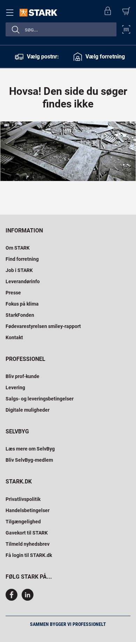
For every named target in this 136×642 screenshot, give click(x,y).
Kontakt (14, 337)
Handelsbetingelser (28, 510)
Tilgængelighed (23, 521)
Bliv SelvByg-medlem (29, 460)
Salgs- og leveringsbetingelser (40, 399)
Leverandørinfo (23, 281)
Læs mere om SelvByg (30, 449)
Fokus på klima (22, 304)
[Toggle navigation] (11, 13)
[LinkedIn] (27, 599)
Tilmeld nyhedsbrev (28, 544)
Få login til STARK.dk (29, 555)
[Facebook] (13, 599)
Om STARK (18, 248)
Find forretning (22, 259)
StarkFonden (20, 315)
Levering (15, 387)
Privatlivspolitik (23, 499)
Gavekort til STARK (27, 533)
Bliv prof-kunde (22, 376)
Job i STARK (19, 270)
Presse (13, 292)
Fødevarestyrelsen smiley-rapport (43, 326)
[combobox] (61, 29)
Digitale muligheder (28, 410)
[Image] (68, 151)
